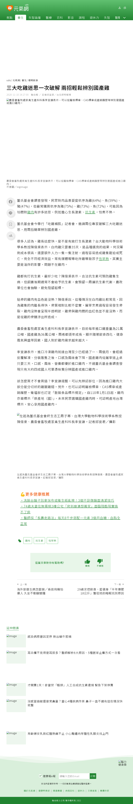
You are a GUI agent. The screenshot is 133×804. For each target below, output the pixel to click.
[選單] (125, 7)
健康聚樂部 (44, 791)
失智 (107, 17)
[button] (124, 17)
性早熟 (104, 258)
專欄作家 (104, 791)
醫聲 (118, 17)
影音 (71, 17)
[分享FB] (10, 202)
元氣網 (16, 80)
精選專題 (57, 791)
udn (8, 80)
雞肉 (30, 212)
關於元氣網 (29, 791)
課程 (82, 17)
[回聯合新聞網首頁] (9, 8)
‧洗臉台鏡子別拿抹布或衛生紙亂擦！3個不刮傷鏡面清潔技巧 (67, 500)
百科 (60, 17)
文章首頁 (92, 791)
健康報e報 (49, 776)
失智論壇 (35, 17)
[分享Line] (10, 213)
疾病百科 (69, 791)
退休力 (94, 17)
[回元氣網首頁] (21, 7)
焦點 (9, 17)
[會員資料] (119, 7)
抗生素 (90, 212)
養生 (21, 17)
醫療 (49, 17)
